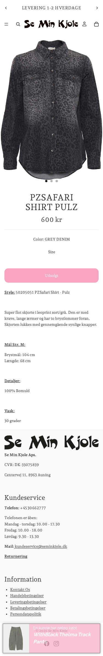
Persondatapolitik (25, 614)
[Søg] (18, 24)
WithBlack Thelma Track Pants (62, 638)
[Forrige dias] (6, 8)
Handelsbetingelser (27, 595)
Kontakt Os (20, 589)
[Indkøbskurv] (96, 24)
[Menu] (6, 24)
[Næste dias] (97, 8)
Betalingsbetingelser (27, 608)
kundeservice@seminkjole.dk (40, 546)
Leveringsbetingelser (28, 601)
